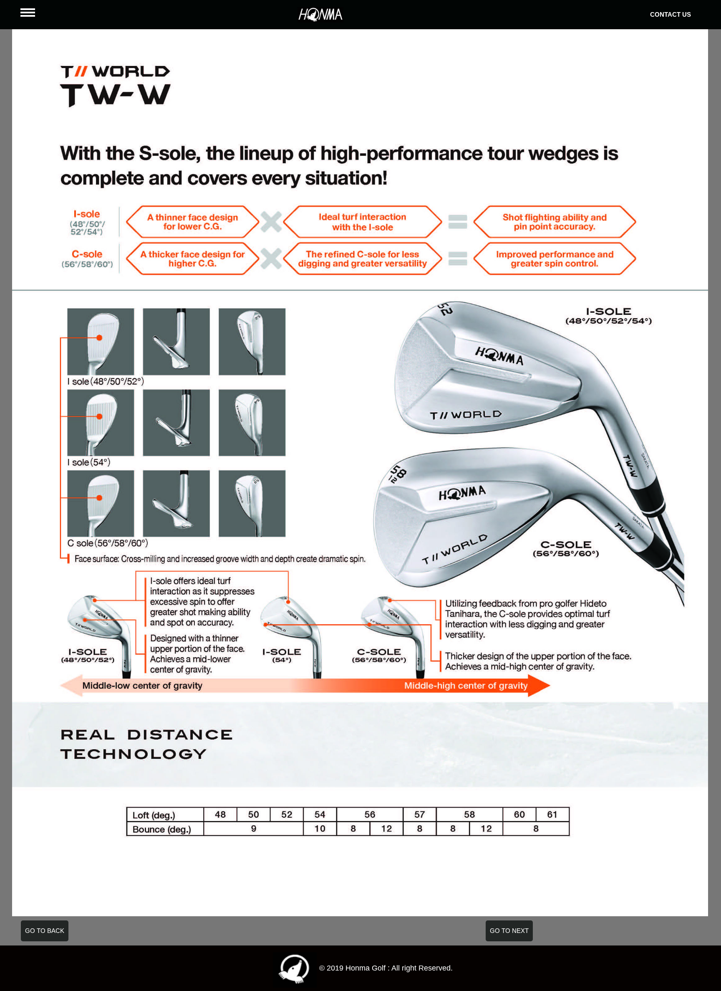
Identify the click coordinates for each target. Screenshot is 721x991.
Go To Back (44, 930)
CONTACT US (670, 14)
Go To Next (509, 930)
